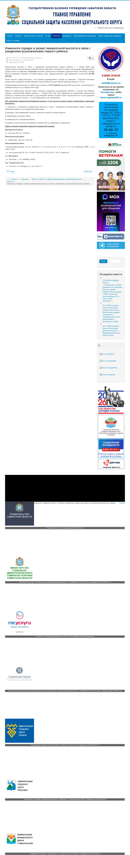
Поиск (103, 261)
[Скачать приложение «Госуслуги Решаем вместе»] (111, 356)
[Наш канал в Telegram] (111, 245)
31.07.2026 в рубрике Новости (111, 313)
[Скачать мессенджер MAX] (111, 211)
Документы (67, 35)
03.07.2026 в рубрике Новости (111, 330)
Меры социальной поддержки (109, 35)
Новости (18, 35)
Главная (9, 35)
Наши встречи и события (33, 35)
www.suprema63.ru (111, 97)
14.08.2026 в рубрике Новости (112, 290)
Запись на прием (12, 40)
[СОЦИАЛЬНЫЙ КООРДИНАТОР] (111, 448)
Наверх (122, 503)
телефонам (107, 92)
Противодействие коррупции (85, 35)
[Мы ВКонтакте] (111, 236)
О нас (48, 35)
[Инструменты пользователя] (90, 58)
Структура (56, 35)
